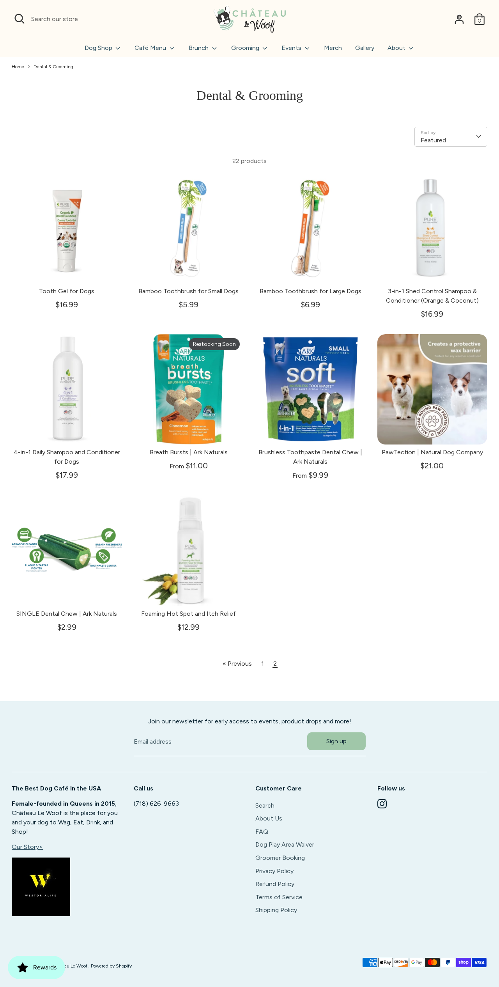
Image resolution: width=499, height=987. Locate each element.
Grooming (246, 47)
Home (18, 66)
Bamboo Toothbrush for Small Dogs (188, 291)
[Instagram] (382, 803)
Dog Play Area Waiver (284, 844)
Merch (333, 47)
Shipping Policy (276, 910)
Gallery (364, 47)
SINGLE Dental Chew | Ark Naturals (66, 613)
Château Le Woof (70, 966)
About (397, 47)
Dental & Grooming (53, 66)
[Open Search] (19, 19)
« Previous (237, 663)
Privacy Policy (274, 870)
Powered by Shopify (111, 966)
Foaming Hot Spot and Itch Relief (188, 613)
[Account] (459, 19)
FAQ (261, 831)
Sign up (336, 741)
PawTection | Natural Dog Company (432, 452)
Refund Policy (274, 884)
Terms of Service (279, 897)
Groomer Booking (280, 857)
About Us (268, 818)
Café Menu (151, 47)
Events (292, 47)
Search (264, 805)
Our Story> (27, 847)
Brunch (199, 47)
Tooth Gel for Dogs (66, 291)
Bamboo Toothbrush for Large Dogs (310, 291)
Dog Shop (99, 47)
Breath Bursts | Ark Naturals (189, 452)
